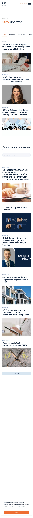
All (5, 34)
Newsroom (12, 34)
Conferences (21, 34)
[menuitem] (4, 4)
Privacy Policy (23, 508)
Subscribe (26, 155)
